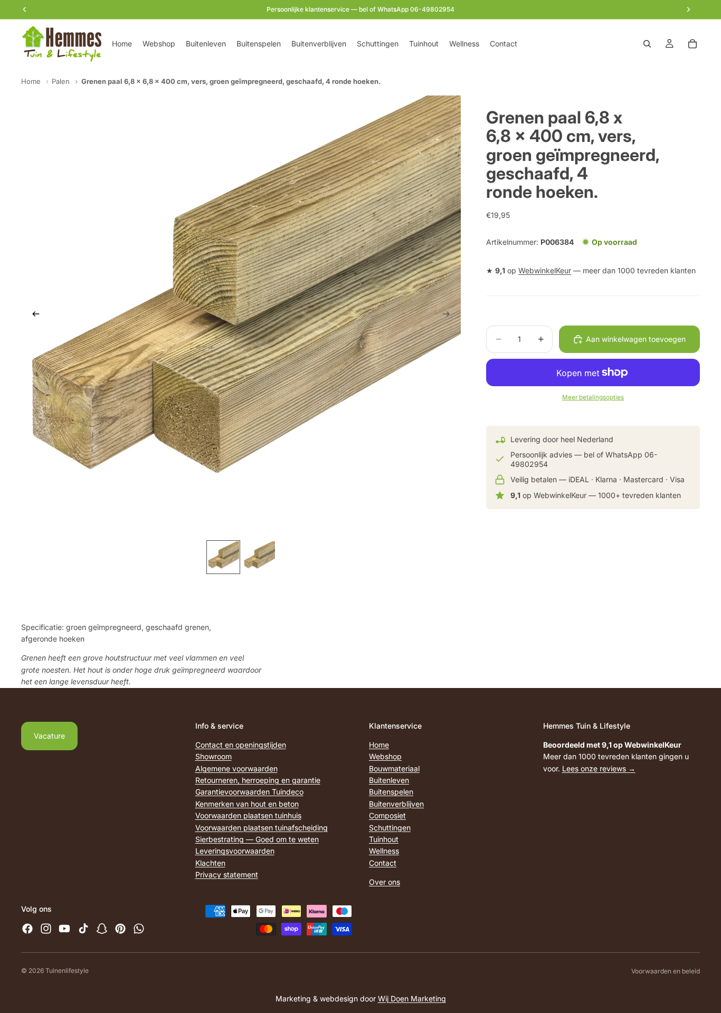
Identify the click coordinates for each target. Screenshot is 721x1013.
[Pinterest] (120, 928)
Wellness (384, 850)
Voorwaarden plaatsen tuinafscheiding (261, 827)
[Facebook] (27, 928)
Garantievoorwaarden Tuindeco (249, 791)
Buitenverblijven (396, 803)
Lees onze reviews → (598, 768)
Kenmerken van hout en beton (247, 803)
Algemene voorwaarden (236, 768)
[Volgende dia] (449, 315)
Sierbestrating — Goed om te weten (257, 839)
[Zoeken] (647, 43)
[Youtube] (64, 928)
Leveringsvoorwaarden (234, 850)
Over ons (384, 881)
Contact (382, 862)
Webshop (385, 756)
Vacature (49, 735)
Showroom (213, 756)
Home (31, 81)
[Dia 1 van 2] (223, 557)
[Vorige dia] (32, 315)
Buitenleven (389, 780)
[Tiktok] (83, 928)
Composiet (387, 815)
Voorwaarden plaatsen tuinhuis (248, 815)
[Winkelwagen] (692, 43)
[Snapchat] (102, 928)
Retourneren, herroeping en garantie (257, 780)
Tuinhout (384, 839)
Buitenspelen (391, 791)
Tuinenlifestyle (67, 970)
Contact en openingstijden (240, 744)
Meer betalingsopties (593, 397)
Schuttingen (390, 827)
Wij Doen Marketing (412, 998)
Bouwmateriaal (394, 768)
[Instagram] (46, 928)
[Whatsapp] (138, 928)
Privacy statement (226, 874)
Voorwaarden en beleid (665, 971)
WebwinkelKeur (544, 270)
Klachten (210, 862)
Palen (61, 81)
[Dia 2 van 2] (259, 557)
